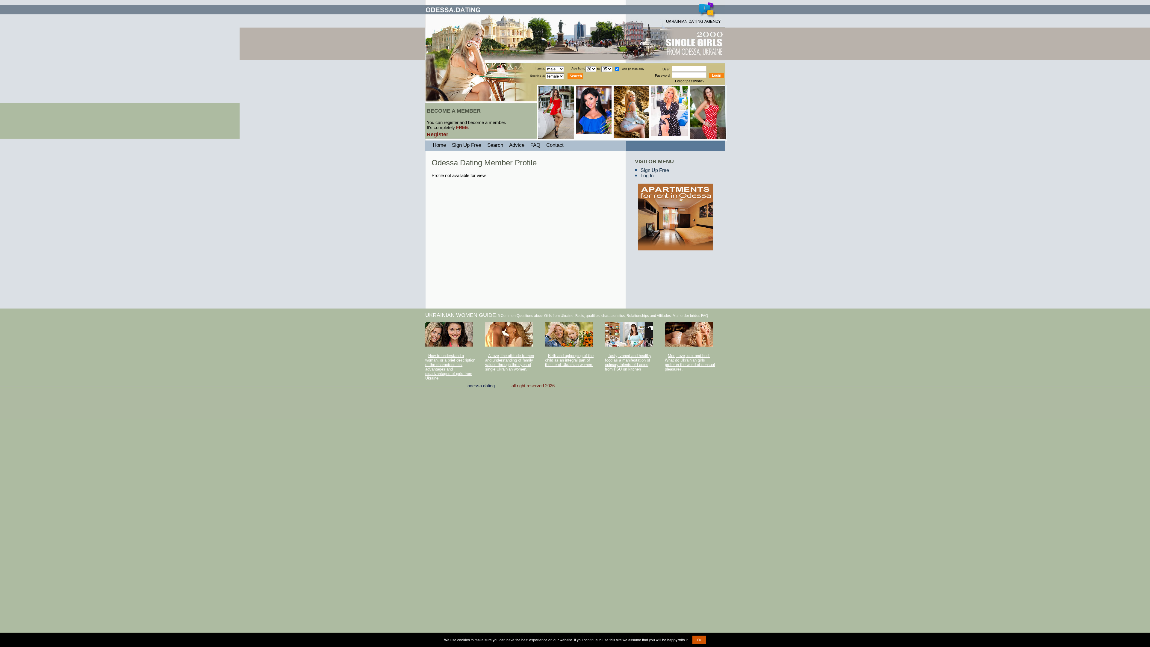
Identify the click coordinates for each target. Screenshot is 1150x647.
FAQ (535, 145)
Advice (516, 145)
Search (495, 145)
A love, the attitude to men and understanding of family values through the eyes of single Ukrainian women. (509, 362)
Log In (647, 175)
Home (439, 145)
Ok (699, 639)
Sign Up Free (655, 170)
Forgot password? (689, 81)
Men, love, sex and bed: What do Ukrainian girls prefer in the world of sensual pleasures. (690, 362)
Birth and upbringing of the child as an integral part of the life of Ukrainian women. (569, 360)
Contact (555, 145)
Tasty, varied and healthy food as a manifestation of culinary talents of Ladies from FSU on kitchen (628, 362)
